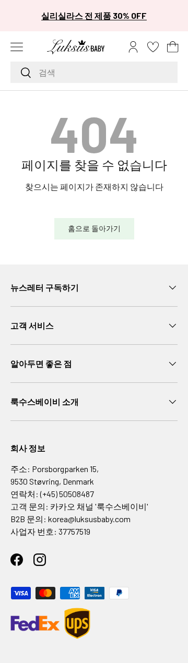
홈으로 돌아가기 (94, 228)
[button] (173, 47)
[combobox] (94, 72)
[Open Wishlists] (153, 47)
